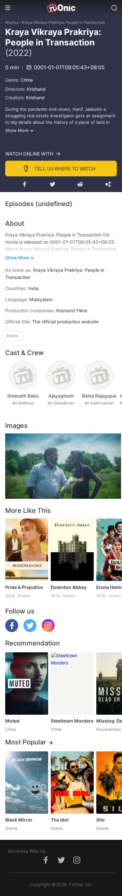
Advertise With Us (27, 851)
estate (12, 335)
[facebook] (11, 630)
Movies (12, 22)
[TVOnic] (61, 8)
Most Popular (25, 742)
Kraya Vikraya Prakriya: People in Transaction (63, 22)
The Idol (60, 820)
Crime (26, 80)
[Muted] (26, 683)
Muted (12, 721)
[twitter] (29, 630)
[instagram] (48, 630)
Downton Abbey (69, 587)
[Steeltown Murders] (72, 683)
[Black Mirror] (26, 782)
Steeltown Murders (72, 721)
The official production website (65, 321)
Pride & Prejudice (24, 587)
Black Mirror (19, 820)
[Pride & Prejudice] (26, 549)
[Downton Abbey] (72, 549)
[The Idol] (72, 782)
